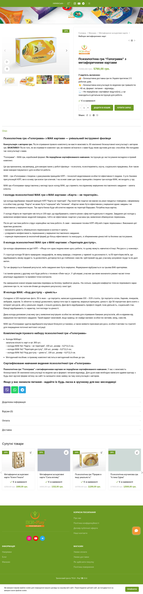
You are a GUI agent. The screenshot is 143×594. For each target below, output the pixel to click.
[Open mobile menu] (89, 3)
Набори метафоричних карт (92, 36)
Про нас (77, 518)
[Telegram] (22, 389)
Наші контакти (80, 533)
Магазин (93, 33)
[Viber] (6, 389)
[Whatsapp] (14, 389)
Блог (4, 557)
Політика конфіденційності (86, 523)
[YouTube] (35, 538)
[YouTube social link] (79, 3)
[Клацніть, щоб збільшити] (7, 69)
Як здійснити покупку (84, 562)
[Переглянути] (7, 62)
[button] (30, 452)
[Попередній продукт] (129, 40)
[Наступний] (134, 40)
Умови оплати (80, 552)
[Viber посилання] (97, 115)
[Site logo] (71, 15)
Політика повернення (84, 567)
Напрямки (7, 552)
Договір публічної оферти (86, 528)
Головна (82, 33)
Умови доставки (81, 557)
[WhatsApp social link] (90, 115)
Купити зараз (124, 108)
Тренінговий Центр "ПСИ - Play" (68, 578)
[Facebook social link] (87, 115)
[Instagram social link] (75, 3)
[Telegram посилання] (83, 3)
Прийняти (132, 589)
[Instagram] (29, 538)
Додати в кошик (102, 108)
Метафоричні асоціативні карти (113, 33)
